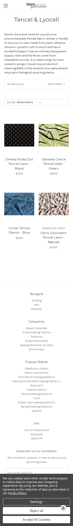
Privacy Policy (17, 493)
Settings (36, 502)
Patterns (37, 336)
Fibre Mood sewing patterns (36, 377)
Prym (36, 398)
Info (36, 304)
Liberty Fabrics (36, 389)
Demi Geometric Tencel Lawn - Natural (54, 237)
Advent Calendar (36, 328)
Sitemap (36, 309)
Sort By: (11, 102)
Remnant (36, 385)
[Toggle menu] (5, 5)
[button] (36, 84)
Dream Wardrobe (36, 341)
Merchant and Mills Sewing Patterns (37, 381)
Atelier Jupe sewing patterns (36, 402)
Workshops (36, 349)
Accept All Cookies (36, 519)
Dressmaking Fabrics (36, 332)
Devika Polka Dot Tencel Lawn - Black (19, 163)
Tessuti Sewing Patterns (36, 394)
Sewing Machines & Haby (36, 345)
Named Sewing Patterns (36, 406)
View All (36, 411)
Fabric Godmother (37, 372)
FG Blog (37, 300)
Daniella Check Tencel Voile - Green (54, 163)
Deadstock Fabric (36, 368)
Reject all (36, 510)
